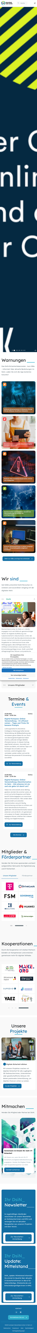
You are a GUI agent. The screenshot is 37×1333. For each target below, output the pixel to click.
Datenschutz (19, 678)
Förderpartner (27, 960)
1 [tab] (12, 434)
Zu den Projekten (11, 1170)
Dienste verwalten (7, 667)
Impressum (26, 678)
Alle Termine (17, 919)
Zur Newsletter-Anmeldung (17, 1322)
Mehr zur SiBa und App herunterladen (17, 643)
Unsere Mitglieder (10, 960)
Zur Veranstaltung (15, 848)
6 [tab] (21, 434)
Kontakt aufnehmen (13, 1254)
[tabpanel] (18, 222)
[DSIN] (7, 3)
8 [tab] (24, 434)
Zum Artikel (8, 429)
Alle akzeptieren (18, 670)
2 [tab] (21, 1092)
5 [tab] (19, 434)
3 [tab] (16, 434)
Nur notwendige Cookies (18, 675)
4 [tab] (17, 434)
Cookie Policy (11, 678)
